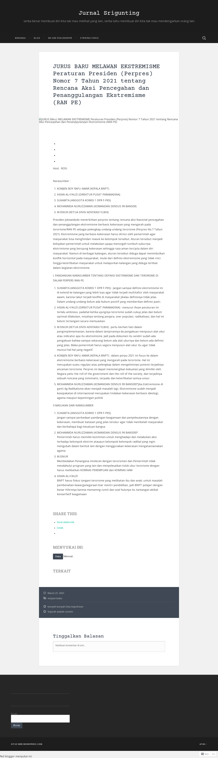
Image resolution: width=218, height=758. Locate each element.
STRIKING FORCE (89, 38)
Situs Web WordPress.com (26, 744)
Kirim (16, 725)
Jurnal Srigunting (109, 13)
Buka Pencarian (204, 38)
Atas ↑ (203, 744)
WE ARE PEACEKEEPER (60, 38)
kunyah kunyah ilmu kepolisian (65, 606)
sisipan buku (55, 598)
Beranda (20, 38)
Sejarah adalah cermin (60, 611)
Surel (14, 713)
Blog (37, 38)
